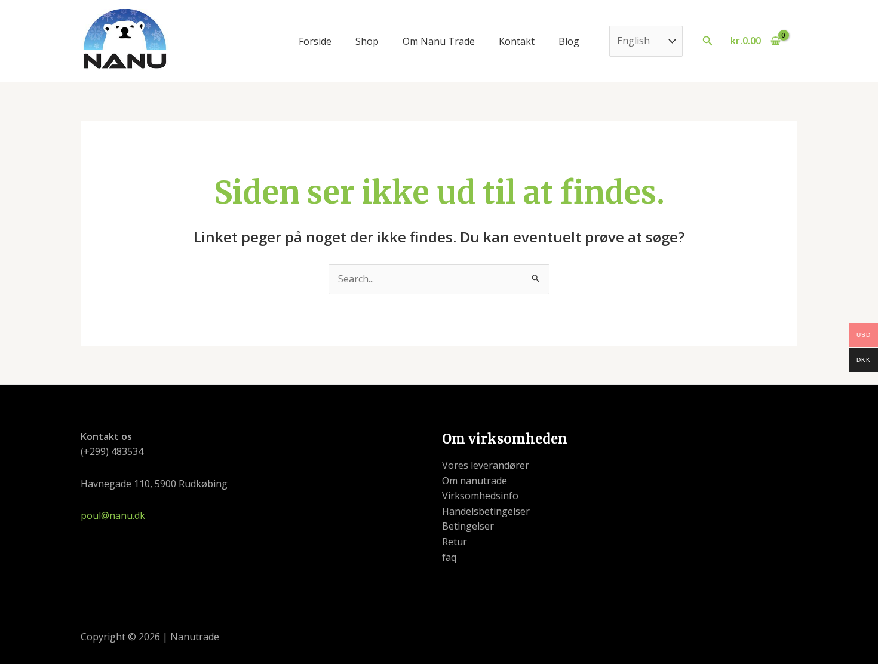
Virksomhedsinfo (480, 495)
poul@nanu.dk (113, 515)
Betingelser (468, 526)
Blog (568, 41)
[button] (707, 41)
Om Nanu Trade (439, 41)
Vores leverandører (485, 465)
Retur (454, 541)
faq (449, 557)
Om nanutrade (474, 480)
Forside (315, 41)
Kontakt (517, 41)
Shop (367, 41)
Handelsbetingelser (486, 511)
